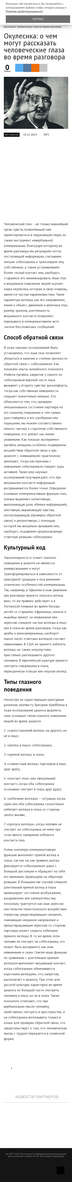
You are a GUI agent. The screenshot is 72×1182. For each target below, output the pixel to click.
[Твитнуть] (19, 68)
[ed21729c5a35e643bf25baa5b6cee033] (36, 103)
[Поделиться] (27, 68)
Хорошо (38, 19)
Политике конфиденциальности (24, 11)
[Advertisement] (36, 181)
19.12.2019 (30, 134)
